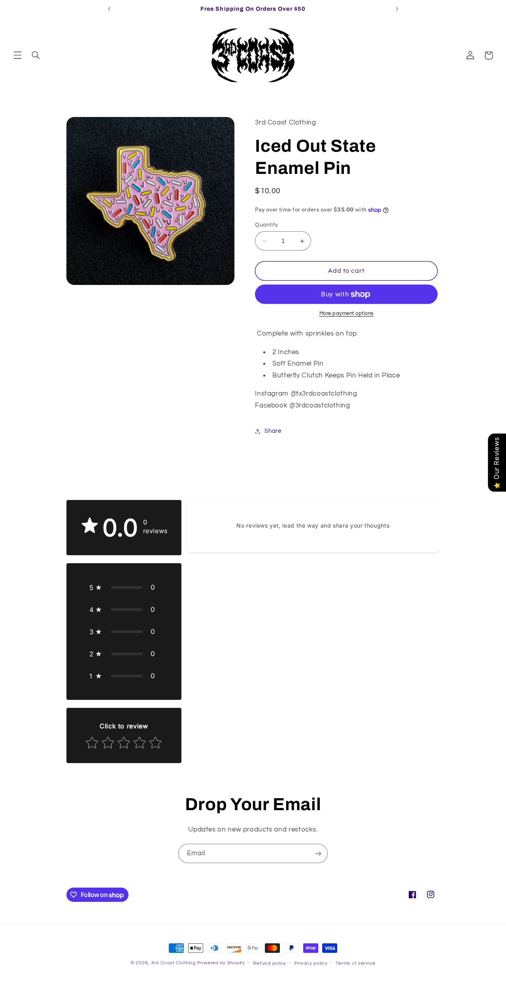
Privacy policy (311, 963)
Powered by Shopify (221, 963)
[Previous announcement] (109, 8)
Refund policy (269, 963)
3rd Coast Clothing (173, 963)
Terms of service (356, 963)
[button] (17, 55)
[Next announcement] (397, 8)
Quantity (266, 225)
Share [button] (272, 431)
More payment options (346, 314)
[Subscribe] (318, 853)
